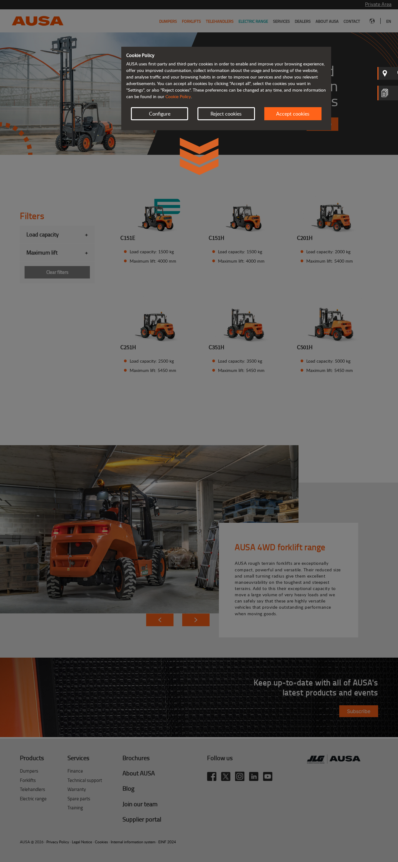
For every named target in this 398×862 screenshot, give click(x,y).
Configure (159, 113)
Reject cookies (226, 113)
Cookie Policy (178, 96)
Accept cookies (292, 113)
